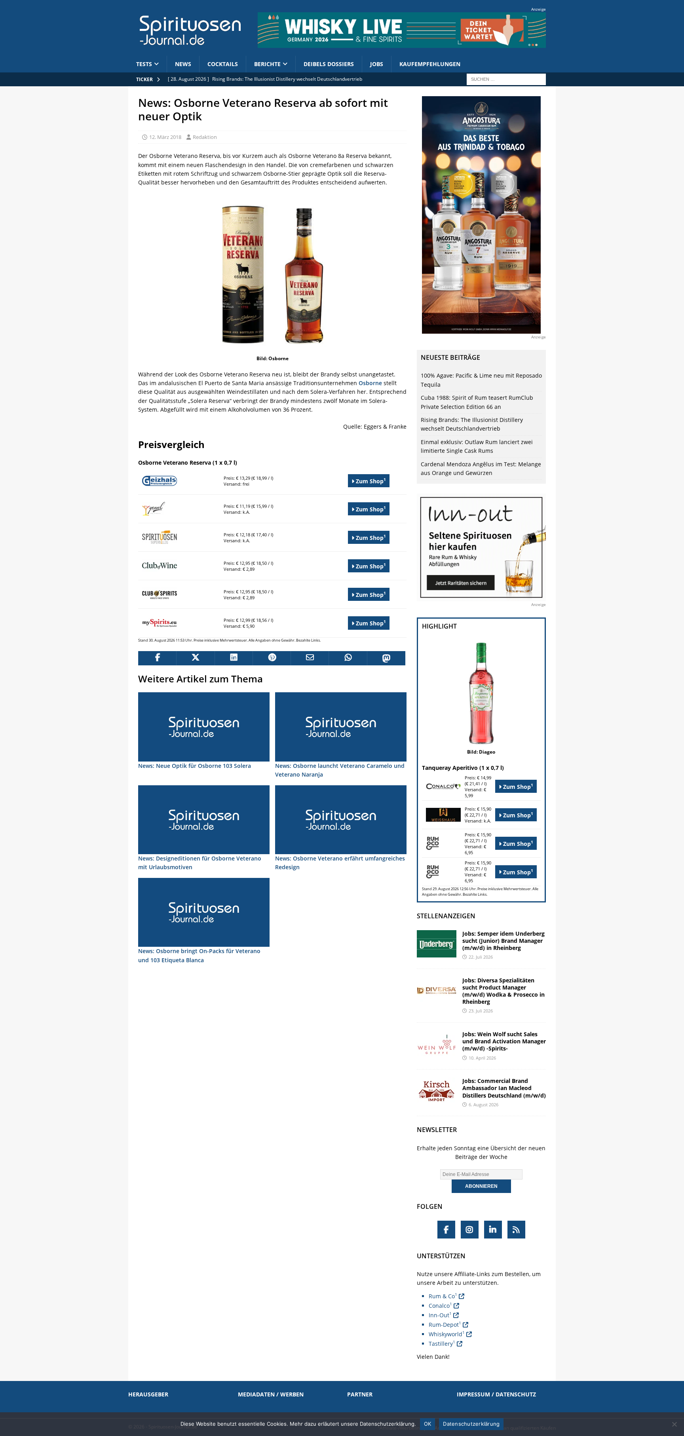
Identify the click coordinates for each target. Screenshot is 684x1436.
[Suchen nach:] (506, 78)
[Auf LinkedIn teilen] (234, 658)
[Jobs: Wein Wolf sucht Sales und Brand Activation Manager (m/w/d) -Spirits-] (436, 1044)
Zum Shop (370, 481)
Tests (144, 64)
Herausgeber (148, 1394)
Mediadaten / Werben (271, 1394)
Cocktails (222, 64)
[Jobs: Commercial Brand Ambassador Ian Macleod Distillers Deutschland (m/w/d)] (436, 1091)
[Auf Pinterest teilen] (272, 658)
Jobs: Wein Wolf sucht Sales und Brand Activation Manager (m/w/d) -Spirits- (504, 1041)
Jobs (376, 64)
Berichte (267, 64)
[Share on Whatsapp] (348, 658)
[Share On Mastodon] (386, 658)
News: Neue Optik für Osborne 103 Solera (194, 765)
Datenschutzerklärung (471, 1424)
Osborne (370, 383)
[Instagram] (470, 1229)
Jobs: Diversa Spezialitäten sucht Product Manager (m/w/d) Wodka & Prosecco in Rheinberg (503, 991)
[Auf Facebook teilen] (157, 658)
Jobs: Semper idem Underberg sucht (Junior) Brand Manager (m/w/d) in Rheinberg (503, 941)
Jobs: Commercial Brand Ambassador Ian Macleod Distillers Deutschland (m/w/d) (504, 1088)
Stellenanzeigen (446, 916)
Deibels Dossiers (329, 64)
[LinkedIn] (493, 1229)
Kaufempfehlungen (429, 64)
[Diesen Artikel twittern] (195, 658)
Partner (359, 1394)
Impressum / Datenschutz (496, 1394)
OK (427, 1424)
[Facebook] (446, 1229)
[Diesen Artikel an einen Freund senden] (310, 658)
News (183, 64)
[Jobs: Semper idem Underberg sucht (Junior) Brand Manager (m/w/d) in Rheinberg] (436, 943)
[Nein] (674, 1424)
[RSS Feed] (516, 1229)
